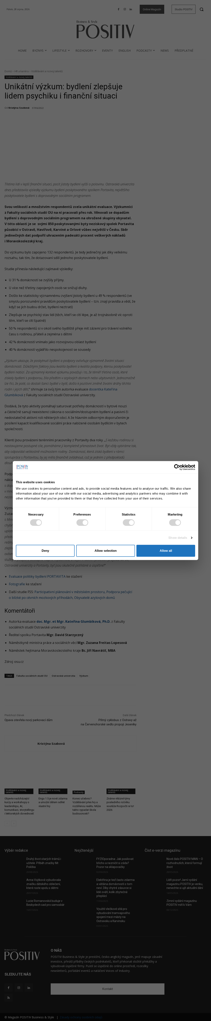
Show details (177, 537)
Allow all (166, 550)
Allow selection (106, 550)
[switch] (82, 522)
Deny (45, 550)
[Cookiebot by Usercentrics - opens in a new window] (177, 467)
